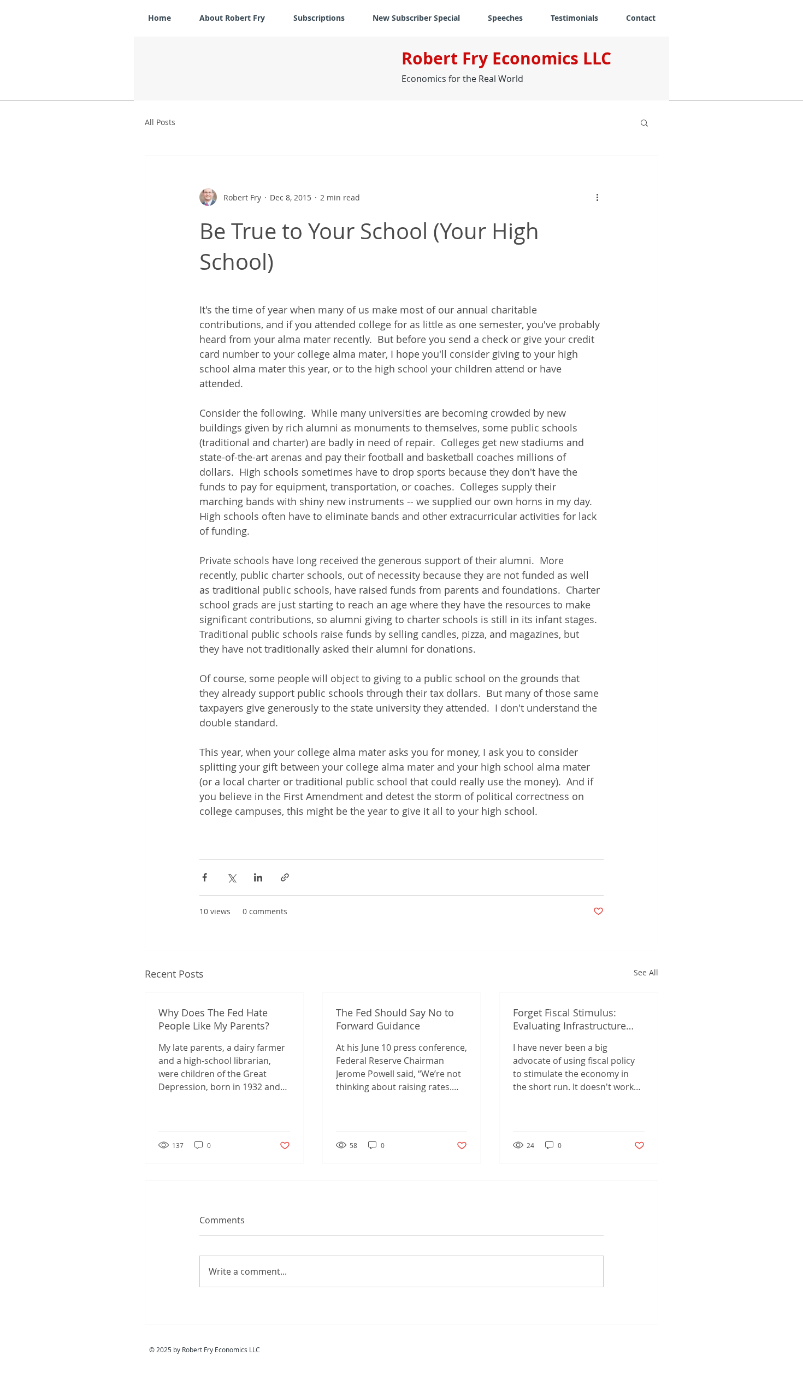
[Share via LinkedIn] (258, 877)
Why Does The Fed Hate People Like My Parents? (213, 1019)
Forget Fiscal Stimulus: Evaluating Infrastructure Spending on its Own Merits (576, 1019)
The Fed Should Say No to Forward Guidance (395, 1019)
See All (646, 972)
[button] (644, 122)
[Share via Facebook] (204, 877)
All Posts (160, 122)
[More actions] (597, 197)
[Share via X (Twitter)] (231, 877)
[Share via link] (285, 877)
